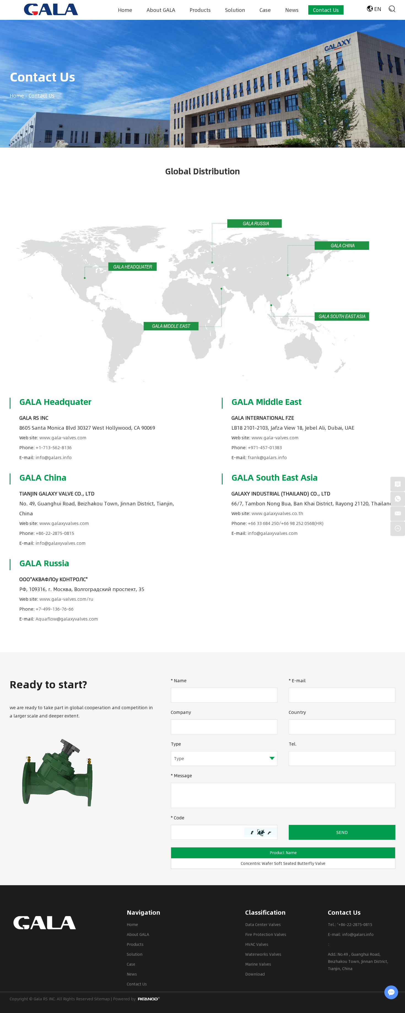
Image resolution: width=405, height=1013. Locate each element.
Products (200, 9)
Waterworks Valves (263, 954)
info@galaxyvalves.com (61, 543)
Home (125, 9)
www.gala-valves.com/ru (66, 599)
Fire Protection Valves (265, 934)
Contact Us (326, 9)
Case (265, 9)
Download (255, 974)
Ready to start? (48, 684)
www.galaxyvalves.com (64, 523)
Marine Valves (258, 964)
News (292, 9)
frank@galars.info (267, 457)
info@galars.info (54, 457)
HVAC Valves (256, 944)
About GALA (161, 9)
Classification (265, 912)
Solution (235, 9)
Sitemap (102, 998)
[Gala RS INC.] (51, 9)
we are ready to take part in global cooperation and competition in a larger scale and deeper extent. (81, 711)
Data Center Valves (263, 924)
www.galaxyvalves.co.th (277, 513)
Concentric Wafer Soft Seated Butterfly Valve (283, 863)
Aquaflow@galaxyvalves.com (67, 619)
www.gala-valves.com (63, 437)
